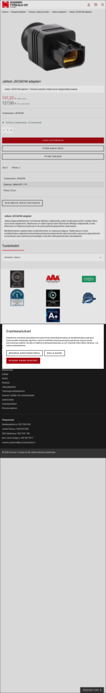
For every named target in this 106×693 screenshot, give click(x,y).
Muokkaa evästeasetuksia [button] (24, 353)
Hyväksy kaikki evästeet (23, 361)
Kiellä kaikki (54, 353)
